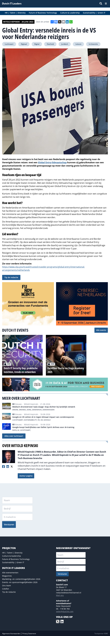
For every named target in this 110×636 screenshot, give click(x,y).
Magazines (7, 576)
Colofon (5, 588)
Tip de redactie (11, 277)
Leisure (78, 44)
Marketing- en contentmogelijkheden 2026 (21, 579)
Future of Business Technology (16, 559)
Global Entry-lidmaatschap (52, 162)
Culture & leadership (11, 556)
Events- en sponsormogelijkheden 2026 (19, 582)
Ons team (6, 585)
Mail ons (60, 595)
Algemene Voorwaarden (11, 633)
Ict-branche (93, 44)
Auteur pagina (25, 475)
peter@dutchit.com (64, 611)
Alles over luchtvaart (13, 436)
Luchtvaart (9, 44)
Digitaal (24, 44)
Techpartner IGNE (101, 633)
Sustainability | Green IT (13, 562)
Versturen (9, 524)
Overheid (50, 44)
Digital (36, 44)
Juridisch (64, 44)
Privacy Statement (29, 633)
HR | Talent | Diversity (12, 552)
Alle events (101, 330)
